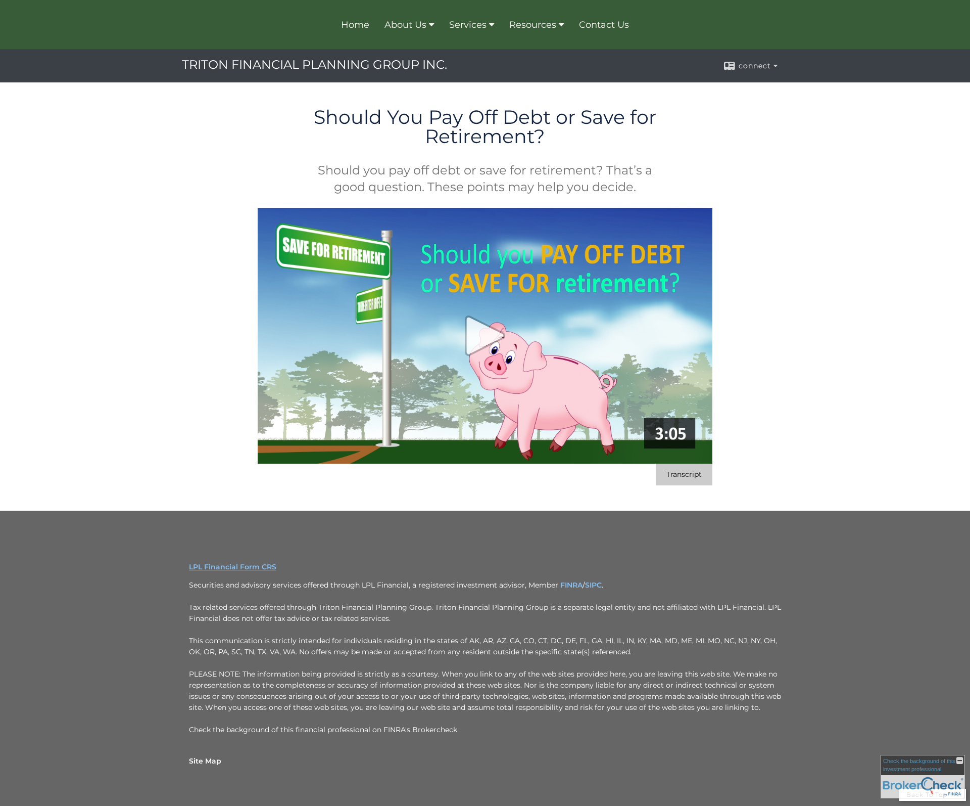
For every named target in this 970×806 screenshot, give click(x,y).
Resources (532, 24)
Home (355, 24)
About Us (405, 24)
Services (468, 24)
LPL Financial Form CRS (232, 566)
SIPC (593, 585)
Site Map (205, 761)
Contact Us (604, 24)
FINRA (571, 585)
